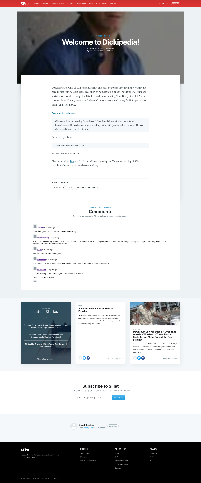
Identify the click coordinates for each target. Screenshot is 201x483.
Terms (56, 478)
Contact (113, 4)
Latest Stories (46, 311)
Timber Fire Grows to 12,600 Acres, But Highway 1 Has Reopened (46, 345)
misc (93, 36)
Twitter (152, 457)
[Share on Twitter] (84, 358)
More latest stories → (46, 359)
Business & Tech (57, 4)
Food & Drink (81, 4)
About (117, 453)
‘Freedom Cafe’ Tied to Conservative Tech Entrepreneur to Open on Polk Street (46, 335)
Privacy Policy (47, 478)
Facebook (153, 453)
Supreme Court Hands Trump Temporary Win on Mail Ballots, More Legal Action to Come (46, 326)
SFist (25, 450)
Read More (113, 426)
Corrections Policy (121, 464)
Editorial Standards (122, 461)
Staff (116, 457)
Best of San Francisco (88, 461)
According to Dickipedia (63, 112)
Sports (70, 4)
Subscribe (175, 4)
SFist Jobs (84, 457)
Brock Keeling (104, 36)
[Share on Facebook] (88, 358)
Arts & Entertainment (98, 4)
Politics (45, 4)
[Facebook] (159, 4)
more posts (88, 428)
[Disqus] (100, 253)
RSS (151, 461)
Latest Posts (84, 453)
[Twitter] (163, 4)
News (36, 4)
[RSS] (168, 4)
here (72, 161)
